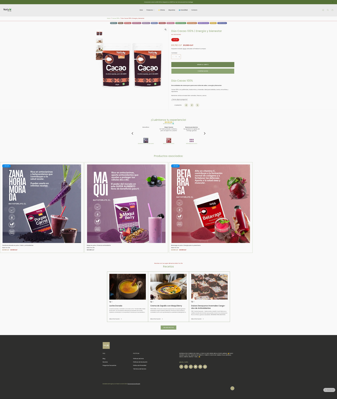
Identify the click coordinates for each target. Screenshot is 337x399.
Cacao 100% (115, 18)
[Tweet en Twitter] (197, 105)
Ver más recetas (168, 327)
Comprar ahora (203, 71)
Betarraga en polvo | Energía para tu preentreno (186, 245)
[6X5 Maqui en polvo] (168, 140)
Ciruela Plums (136, 23)
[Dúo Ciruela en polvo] (191, 140)
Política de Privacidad (139, 365)
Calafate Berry (222, 23)
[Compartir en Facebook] (192, 105)
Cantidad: (174, 53)
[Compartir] (186, 105)
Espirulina (113, 23)
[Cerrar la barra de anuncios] (332, 2)
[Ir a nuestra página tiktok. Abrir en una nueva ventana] (191, 367)
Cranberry (162, 23)
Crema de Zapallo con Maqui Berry (166, 305)
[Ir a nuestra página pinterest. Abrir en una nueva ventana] (200, 367)
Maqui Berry (146, 23)
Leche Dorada (115, 305)
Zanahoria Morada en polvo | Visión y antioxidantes (17, 245)
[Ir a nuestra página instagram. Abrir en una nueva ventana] (186, 367)
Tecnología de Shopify (133, 384)
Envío (184, 49)
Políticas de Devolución (140, 362)
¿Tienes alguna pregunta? (179, 99)
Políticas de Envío (138, 358)
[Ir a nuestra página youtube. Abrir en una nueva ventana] (195, 367)
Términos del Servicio (139, 369)
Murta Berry (170, 23)
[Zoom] (166, 29)
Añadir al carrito (203, 64)
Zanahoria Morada (203, 23)
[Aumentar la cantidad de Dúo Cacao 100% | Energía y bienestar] (179, 56)
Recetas (105, 362)
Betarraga (127, 23)
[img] (168, 122)
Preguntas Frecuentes (109, 365)
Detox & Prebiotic (180, 23)
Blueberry (154, 23)
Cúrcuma (213, 23)
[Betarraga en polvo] (146, 140)
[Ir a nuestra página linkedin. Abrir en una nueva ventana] (205, 367)
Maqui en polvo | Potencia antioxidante (99, 245)
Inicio (108, 18)
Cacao (120, 23)
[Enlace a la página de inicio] (106, 345)
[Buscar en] (328, 10)
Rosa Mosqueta (192, 23)
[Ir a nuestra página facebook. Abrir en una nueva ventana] (181, 367)
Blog (104, 358)
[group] (99, 33)
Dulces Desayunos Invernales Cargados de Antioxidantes (208, 307)
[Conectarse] (323, 10)
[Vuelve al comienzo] (232, 388)
